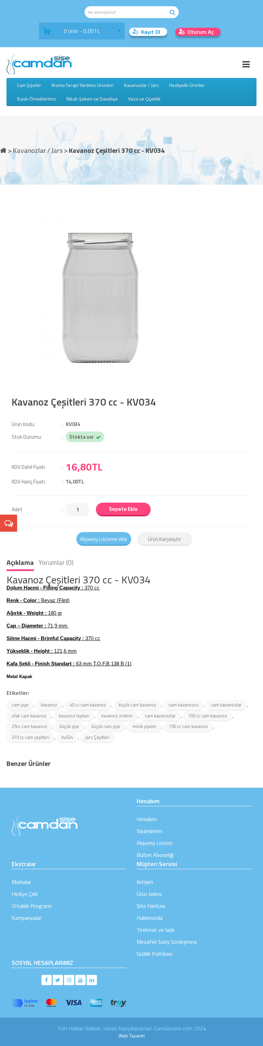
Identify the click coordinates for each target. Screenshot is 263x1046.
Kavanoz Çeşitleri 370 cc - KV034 (117, 150)
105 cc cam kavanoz (207, 715)
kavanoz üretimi (117, 715)
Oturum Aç (200, 32)
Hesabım (147, 819)
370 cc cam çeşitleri (30, 737)
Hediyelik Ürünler (187, 85)
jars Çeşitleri (97, 737)
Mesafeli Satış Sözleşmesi (167, 942)
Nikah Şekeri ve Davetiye (92, 98)
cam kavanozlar (226, 704)
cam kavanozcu (183, 704)
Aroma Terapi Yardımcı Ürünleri (82, 85)
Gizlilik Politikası (155, 954)
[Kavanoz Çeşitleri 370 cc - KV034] (131, 287)
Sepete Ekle (123, 509)
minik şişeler (144, 726)
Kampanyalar (26, 918)
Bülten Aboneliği (155, 855)
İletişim (145, 882)
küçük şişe (69, 726)
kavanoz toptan (74, 715)
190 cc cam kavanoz (188, 726)
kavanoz (49, 704)
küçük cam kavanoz (137, 704)
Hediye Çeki (25, 894)
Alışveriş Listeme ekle (103, 539)
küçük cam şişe (105, 726)
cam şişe (20, 704)
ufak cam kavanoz (29, 715)
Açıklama (20, 562)
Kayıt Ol (150, 32)
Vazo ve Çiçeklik (144, 98)
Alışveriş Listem (155, 843)
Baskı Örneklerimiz (36, 98)
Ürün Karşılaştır (164, 539)
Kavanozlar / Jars (141, 85)
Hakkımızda (150, 918)
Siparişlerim (149, 831)
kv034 (67, 737)
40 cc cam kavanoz (88, 704)
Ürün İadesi (149, 894)
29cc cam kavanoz (29, 726)
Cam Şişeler (29, 85)
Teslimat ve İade (156, 930)
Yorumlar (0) (56, 562)
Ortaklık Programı (32, 906)
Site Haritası (151, 906)
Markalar (21, 882)
